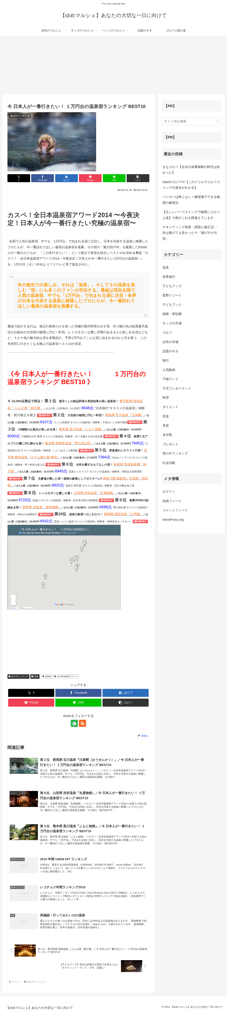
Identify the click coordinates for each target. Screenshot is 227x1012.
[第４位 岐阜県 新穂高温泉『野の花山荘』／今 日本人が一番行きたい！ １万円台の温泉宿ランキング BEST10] (86, 450)
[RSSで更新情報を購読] (82, 723)
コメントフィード (175, 510)
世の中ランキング (19, 676)
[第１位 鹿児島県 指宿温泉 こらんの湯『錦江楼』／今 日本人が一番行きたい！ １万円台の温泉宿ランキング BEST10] (44, 415)
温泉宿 (48, 676)
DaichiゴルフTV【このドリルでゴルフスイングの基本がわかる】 (191, 184)
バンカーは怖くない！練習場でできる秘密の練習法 (191, 199)
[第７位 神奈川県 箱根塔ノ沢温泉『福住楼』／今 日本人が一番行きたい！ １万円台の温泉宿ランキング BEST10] (15, 493)
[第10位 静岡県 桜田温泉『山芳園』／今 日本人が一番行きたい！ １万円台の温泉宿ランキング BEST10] (140, 521)
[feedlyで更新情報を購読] (74, 723)
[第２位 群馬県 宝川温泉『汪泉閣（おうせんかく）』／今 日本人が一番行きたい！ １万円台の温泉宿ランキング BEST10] (134, 422)
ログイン (168, 491)
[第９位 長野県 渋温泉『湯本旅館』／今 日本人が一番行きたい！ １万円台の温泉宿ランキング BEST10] (45, 514)
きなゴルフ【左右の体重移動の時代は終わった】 (191, 169)
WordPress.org (173, 519)
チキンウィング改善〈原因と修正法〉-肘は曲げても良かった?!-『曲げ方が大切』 (190, 232)
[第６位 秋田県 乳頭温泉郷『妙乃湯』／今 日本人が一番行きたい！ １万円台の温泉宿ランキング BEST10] (15, 478)
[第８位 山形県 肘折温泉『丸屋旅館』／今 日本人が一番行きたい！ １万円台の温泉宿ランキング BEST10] (106, 500)
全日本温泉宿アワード (67, 676)
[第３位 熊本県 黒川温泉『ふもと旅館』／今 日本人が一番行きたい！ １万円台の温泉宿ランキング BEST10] (110, 436)
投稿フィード (172, 501)
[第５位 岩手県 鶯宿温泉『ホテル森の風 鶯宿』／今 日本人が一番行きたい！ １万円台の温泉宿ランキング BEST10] (53, 464)
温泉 (36, 676)
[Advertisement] (113, 65)
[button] (138, 178)
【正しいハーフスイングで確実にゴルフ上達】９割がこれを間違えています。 (191, 214)
